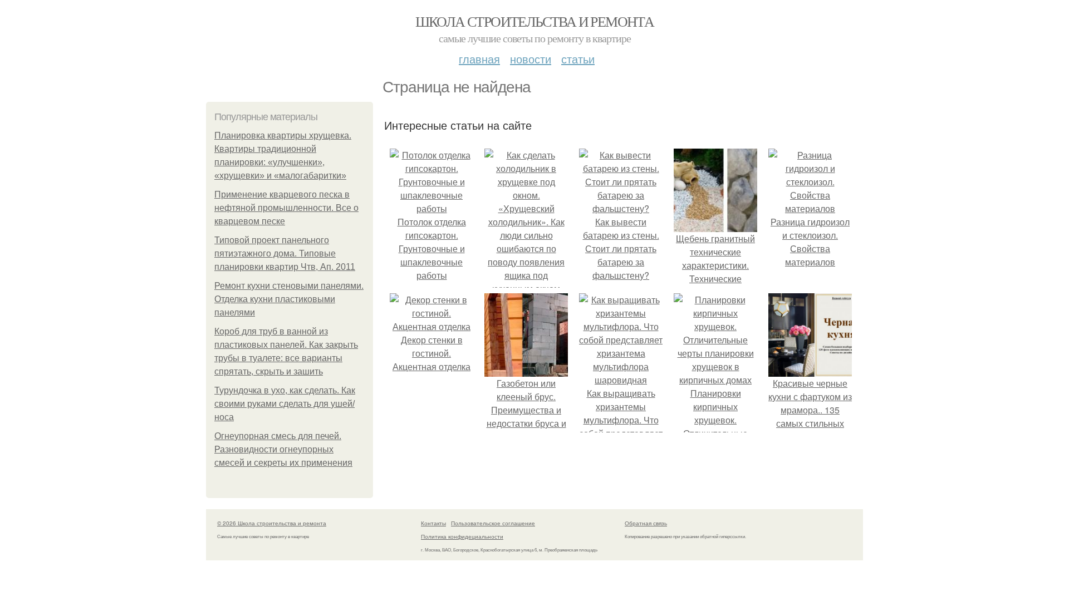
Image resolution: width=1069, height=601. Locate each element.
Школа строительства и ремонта (534, 21)
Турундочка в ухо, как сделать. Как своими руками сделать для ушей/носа (284, 404)
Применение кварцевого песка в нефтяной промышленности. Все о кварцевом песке (286, 208)
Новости (530, 59)
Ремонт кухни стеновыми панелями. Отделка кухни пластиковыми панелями (289, 299)
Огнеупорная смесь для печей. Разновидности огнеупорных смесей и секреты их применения (283, 449)
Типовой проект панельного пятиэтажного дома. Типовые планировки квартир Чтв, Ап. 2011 (284, 253)
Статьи (578, 59)
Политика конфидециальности (462, 536)
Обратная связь (646, 523)
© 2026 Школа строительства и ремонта (271, 523)
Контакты (433, 523)
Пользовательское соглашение (493, 523)
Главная (479, 59)
